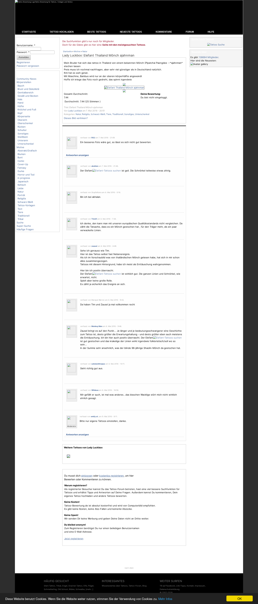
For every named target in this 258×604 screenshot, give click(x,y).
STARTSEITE (29, 32)
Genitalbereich (26, 92)
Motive (20, 147)
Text (20, 208)
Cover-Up (23, 164)
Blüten (72, 589)
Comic (21, 161)
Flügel (91, 586)
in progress (24, 178)
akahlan (94, 166)
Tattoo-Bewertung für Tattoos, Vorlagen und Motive (53, 2)
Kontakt (190, 586)
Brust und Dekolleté (28, 89)
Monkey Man (96, 326)
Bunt (20, 157)
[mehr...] (89, 589)
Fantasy (22, 167)
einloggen (86, 475)
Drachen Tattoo (75, 586)
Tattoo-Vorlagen (26, 205)
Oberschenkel (25, 123)
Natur (21, 191)
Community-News (26, 78)
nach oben (129, 568)
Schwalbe (80, 589)
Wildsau (94, 390)
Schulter (22, 130)
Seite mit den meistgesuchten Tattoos (123, 44)
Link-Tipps (181, 586)
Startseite (67, 51)
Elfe (85, 586)
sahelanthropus (98, 364)
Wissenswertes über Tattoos (115, 586)
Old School (63, 589)
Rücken (22, 126)
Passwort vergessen (28, 65)
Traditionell (23, 215)
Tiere (20, 212)
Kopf (20, 113)
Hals (20, 99)
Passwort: (23, 52)
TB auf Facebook (167, 586)
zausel (94, 246)
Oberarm (22, 119)
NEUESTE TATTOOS (131, 32)
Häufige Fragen (25, 229)
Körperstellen (24, 82)
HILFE (211, 32)
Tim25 (94, 219)
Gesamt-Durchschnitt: (76, 93)
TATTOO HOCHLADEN (62, 32)
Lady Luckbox (72, 55)
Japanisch (23, 181)
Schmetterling (50, 589)
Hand (20, 102)
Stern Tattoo (49, 586)
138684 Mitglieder (208, 57)
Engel (64, 586)
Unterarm (23, 140)
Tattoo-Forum (135, 586)
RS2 (93, 138)
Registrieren (23, 62)
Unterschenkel (26, 143)
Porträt (21, 195)
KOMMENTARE (164, 32)
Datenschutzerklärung (170, 589)
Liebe (21, 188)
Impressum (200, 586)
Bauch (21, 85)
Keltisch (22, 184)
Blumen (22, 154)
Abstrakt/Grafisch (27, 150)
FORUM (190, 32)
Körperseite (24, 116)
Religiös (22, 198)
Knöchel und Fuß (27, 109)
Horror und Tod (26, 174)
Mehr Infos (165, 598)
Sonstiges (23, 133)
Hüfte (21, 106)
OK (239, 598)
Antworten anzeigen (77, 155)
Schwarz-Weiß (25, 202)
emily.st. (94, 416)
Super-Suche (24, 225)
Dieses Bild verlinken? (76, 118)
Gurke (21, 171)
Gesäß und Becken (28, 95)
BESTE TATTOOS (96, 32)
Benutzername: (26, 45)
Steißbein (23, 136)
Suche (20, 222)
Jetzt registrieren (73, 538)
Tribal (20, 219)
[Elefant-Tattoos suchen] (106, 170)
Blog (144, 586)
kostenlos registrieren (111, 475)
